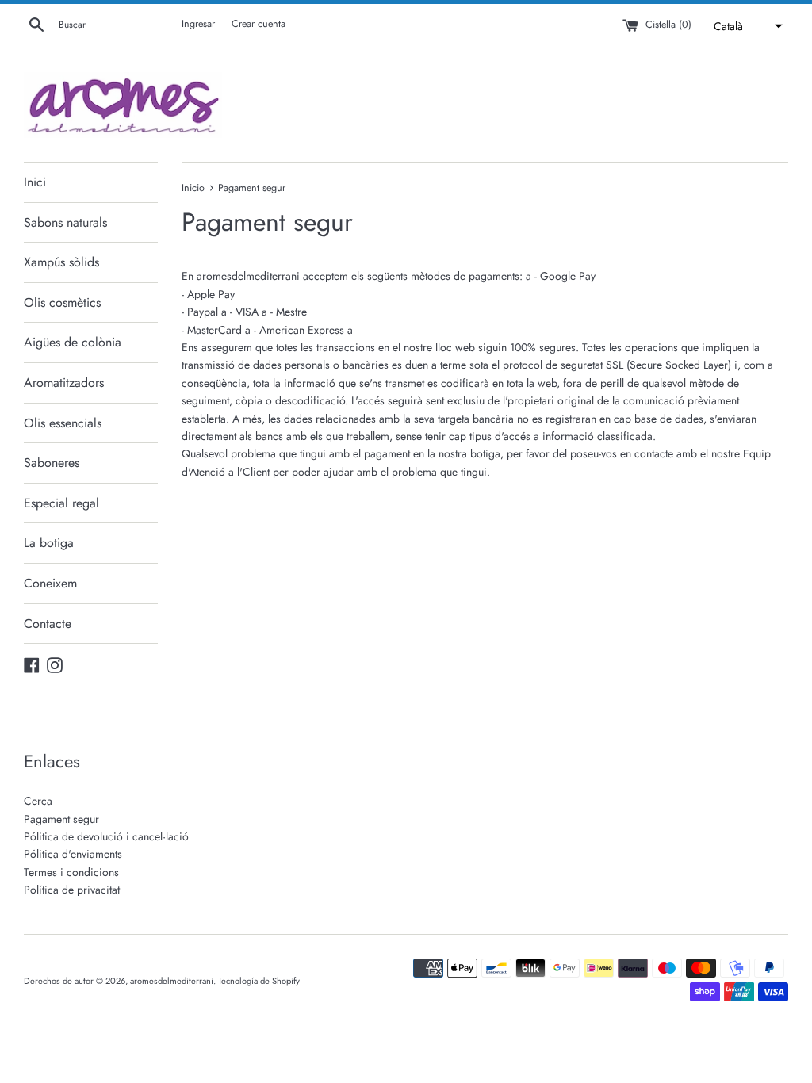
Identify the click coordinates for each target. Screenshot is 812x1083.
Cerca (38, 801)
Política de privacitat (72, 889)
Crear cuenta (258, 24)
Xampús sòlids (61, 262)
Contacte (47, 623)
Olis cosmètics (62, 302)
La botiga (49, 543)
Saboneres (51, 462)
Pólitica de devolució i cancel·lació (106, 836)
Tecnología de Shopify (259, 980)
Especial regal (61, 503)
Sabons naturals (65, 222)
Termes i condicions (71, 872)
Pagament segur (61, 819)
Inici (35, 182)
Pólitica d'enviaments (73, 854)
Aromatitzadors (64, 382)
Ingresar (198, 24)
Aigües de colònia (72, 342)
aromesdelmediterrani (171, 980)
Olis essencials (63, 423)
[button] (746, 26)
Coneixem (50, 583)
